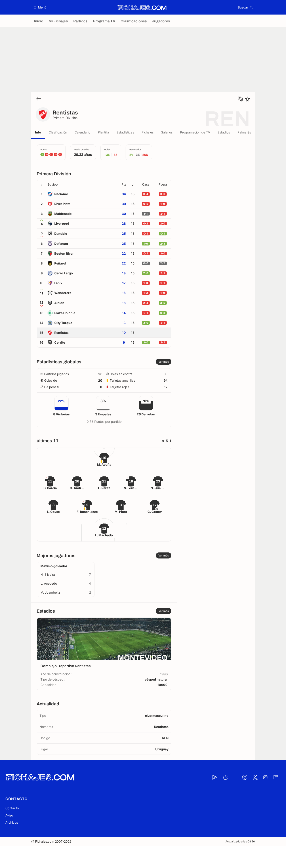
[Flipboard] (275, 777)
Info (38, 132)
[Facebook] (244, 777)
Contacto (12, 808)
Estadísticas (125, 132)
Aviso (9, 815)
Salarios (166, 132)
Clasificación (58, 132)
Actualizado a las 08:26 (240, 841)
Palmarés (244, 132)
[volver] (38, 99)
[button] (40, 7)
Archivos (11, 822)
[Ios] (225, 777)
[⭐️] (247, 99)
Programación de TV (195, 132)
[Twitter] (255, 777)
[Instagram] (265, 777)
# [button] (41, 184)
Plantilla (103, 132)
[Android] (215, 777)
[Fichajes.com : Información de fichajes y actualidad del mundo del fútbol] (142, 7)
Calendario (82, 132)
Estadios (224, 132)
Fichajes (148, 132)
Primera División (65, 118)
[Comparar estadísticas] (240, 99)
